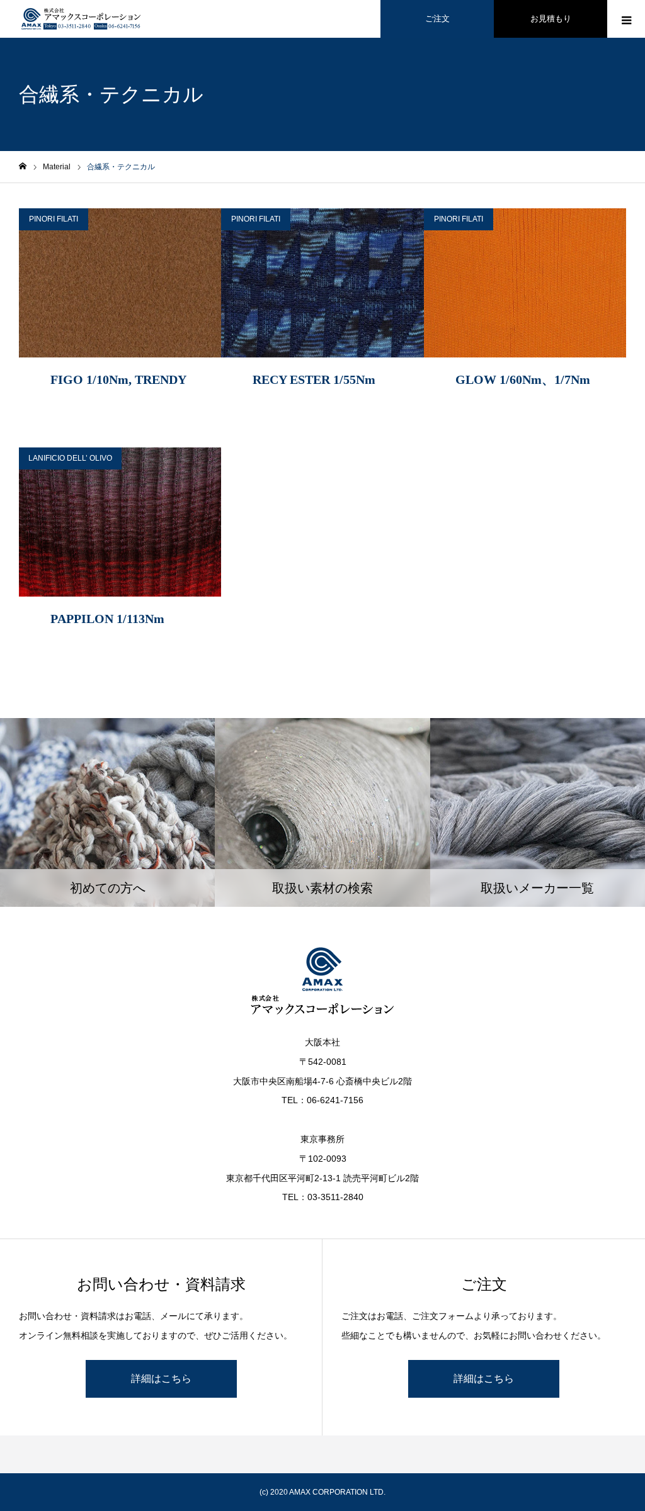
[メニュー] (626, 19)
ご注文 (437, 18)
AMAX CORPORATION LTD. (337, 1492)
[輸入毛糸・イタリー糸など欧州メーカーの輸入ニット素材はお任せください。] (82, 19)
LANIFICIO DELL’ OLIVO (70, 458)
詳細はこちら (161, 1378)
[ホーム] (22, 166)
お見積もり (550, 18)
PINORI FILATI (53, 219)
